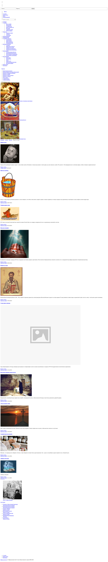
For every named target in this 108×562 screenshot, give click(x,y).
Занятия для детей (10, 47)
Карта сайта (5, 64)
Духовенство (9, 26)
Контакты (5, 65)
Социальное (8, 39)
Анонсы (8, 34)
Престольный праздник (11, 62)
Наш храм (8, 57)
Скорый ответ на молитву (6, 434)
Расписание (8, 25)
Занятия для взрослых (11, 48)
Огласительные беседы (11, 52)
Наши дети (8, 61)
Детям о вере (3, 168)
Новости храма (9, 32)
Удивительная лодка (5, 205)
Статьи (6, 140)
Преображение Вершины (8, 515)
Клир (7, 59)
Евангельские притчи (7, 70)
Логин (3, 8)
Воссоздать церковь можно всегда (8, 372)
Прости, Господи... (4, 170)
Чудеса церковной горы (8, 513)
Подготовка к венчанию (11, 55)
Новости (5, 31)
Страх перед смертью (5, 303)
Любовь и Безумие (4, 458)
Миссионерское (9, 41)
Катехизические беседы (11, 53)
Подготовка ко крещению (11, 54)
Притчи (3, 68)
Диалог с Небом (6, 508)
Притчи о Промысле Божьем (9, 73)
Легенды (5, 516)
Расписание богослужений (8, 506)
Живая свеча (3, 142)
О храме (4, 22)
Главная (4, 21)
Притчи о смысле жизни (8, 75)
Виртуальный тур (10, 27)
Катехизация (5, 50)
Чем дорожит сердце (7, 511)
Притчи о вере (3, 202)
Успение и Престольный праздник (10, 504)
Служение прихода (7, 38)
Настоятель (8, 58)
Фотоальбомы (6, 56)
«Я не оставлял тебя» (5, 403)
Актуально (8, 35)
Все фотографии (9, 63)
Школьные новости (10, 46)
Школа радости (3, 559)
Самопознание (6, 78)
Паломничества (9, 43)
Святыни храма (9, 29)
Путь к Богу (5, 77)
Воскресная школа (7, 44)
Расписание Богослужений (8, 505)
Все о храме (8, 24)
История (8, 28)
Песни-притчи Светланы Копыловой (11, 72)
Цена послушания (4, 227)
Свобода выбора (6, 79)
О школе (8, 45)
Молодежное (9, 40)
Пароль (17, 8)
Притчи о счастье (6, 76)
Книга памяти (9, 30)
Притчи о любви (6, 74)
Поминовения (6, 37)
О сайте (4, 555)
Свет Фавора (5, 517)
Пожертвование (6, 36)
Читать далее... (3, 166)
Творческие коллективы (11, 49)
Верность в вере (4, 265)
